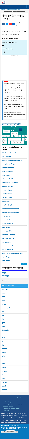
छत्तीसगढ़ (4, 304)
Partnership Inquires (8, 406)
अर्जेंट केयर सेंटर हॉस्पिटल (8, 205)
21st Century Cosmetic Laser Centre (12, 153)
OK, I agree (3, 431)
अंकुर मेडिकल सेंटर (6, 156)
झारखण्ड (4, 337)
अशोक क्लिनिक (6, 227)
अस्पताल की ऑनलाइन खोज (13, 9)
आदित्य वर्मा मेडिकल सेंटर (8, 246)
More (24, 264)
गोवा (3, 319)
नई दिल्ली (5, 276)
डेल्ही (4, 273)
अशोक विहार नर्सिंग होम (7, 231)
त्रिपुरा (3, 378)
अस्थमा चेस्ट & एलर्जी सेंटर (8, 234)
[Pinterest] (10, 24)
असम (3, 293)
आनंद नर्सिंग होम (6, 257)
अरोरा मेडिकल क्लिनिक (7, 223)
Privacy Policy (8, 428)
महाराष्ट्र (4, 352)
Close (16, 431)
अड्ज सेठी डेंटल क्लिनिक (8, 167)
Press (18, 400)
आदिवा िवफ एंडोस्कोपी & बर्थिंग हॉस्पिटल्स (12, 253)
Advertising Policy (7, 404)
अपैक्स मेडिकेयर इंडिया (7, 171)
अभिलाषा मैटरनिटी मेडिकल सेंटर (9, 179)
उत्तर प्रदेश (4, 382)
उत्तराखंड (4, 386)
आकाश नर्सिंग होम (6, 242)
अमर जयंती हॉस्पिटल (7, 190)
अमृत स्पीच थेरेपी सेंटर (7, 186)
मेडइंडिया (3, 9)
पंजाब (3, 363)
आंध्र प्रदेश (4, 289)
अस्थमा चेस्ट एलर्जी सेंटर (8, 238)
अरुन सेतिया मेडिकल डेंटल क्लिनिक (10, 208)
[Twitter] (7, 24)
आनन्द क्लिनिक (6, 260)
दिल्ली (3, 315)
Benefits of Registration (9, 402)
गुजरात (3, 322)
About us (5, 398)
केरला (3, 345)
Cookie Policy (3, 428)
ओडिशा (3, 356)
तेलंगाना (4, 375)
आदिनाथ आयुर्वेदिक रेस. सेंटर (9, 249)
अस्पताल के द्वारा (5, 128)
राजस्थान (4, 367)
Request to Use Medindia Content (11, 408)
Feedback (19, 404)
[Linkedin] (13, 24)
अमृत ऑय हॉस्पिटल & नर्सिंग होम (10, 182)
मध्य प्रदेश (4, 348)
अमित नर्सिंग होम (6, 201)
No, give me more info (10, 431)
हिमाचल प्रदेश (5, 330)
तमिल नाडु (4, 371)
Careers (4, 400)
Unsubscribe (6, 410)
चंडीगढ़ (3, 300)
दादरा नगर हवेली (6, 308)
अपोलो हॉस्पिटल (6, 175)
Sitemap (19, 402)
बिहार (3, 296)
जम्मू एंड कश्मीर (5, 334)
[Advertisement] (14, 66)
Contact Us (19, 398)
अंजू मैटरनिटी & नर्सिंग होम (8, 164)
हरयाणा (3, 326)
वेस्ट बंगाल (4, 389)
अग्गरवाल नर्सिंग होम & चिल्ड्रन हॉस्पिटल (12, 160)
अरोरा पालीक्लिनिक (6, 216)
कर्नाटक (4, 341)
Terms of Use (16, 428)
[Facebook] (3, 24)
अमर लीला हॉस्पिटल (7, 194)
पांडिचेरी (4, 360)
